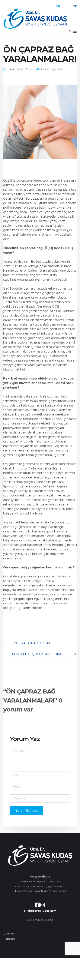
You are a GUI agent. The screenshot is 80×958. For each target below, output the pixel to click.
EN (69, 31)
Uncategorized (52, 69)
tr (75, 6)
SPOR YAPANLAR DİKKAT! (31, 643)
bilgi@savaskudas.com (40, 910)
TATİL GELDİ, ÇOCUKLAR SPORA (36, 654)
